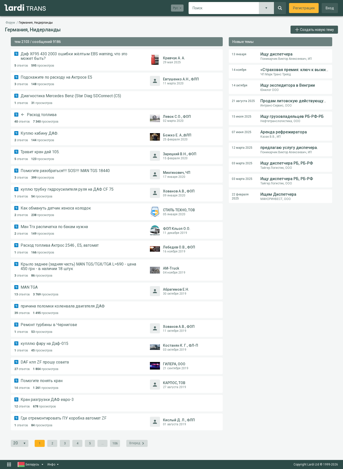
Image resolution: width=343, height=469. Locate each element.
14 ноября (239, 70)
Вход (330, 8)
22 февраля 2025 (240, 196)
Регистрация (304, 8)
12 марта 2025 (242, 147)
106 (115, 443)
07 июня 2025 (241, 132)
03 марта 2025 (242, 163)
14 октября (239, 85)
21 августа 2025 (243, 101)
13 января (239, 54)
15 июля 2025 (241, 116)
